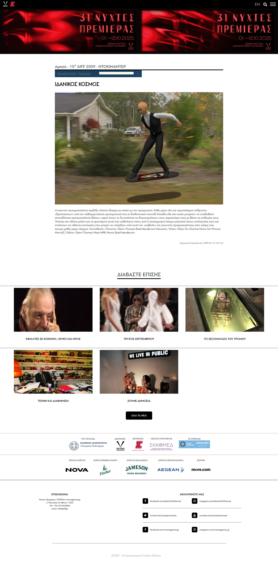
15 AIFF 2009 (82, 67)
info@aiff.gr (62, 509)
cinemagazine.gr (164, 530)
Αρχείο (61, 67)
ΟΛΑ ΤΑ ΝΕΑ (139, 415)
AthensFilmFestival (165, 501)
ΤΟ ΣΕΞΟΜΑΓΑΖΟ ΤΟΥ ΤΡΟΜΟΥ (225, 339)
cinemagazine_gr (214, 530)
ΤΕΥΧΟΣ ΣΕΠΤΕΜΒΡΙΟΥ (139, 339)
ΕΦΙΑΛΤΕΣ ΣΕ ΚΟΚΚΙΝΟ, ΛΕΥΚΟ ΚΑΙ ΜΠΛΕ (53, 339)
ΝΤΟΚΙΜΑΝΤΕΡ (112, 67)
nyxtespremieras (163, 516)
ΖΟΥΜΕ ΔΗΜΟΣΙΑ (138, 401)
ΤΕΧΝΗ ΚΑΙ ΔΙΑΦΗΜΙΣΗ (53, 401)
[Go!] (138, 73)
